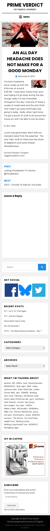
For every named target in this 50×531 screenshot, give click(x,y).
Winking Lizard (22, 421)
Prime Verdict (25, 5)
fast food (8, 396)
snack (28, 415)
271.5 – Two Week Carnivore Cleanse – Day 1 (22, 331)
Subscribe (11, 505)
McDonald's (22, 408)
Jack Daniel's (10, 402)
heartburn (39, 399)
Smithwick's (18, 415)
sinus (22, 156)
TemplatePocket (28, 525)
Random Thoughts (21, 153)
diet (18, 392)
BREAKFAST (9, 386)
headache (15, 156)
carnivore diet (10, 389)
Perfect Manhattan (23, 412)
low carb (20, 405)
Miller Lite (8, 412)
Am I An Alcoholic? (12, 326)
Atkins (19, 383)
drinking (33, 392)
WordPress (25, 528)
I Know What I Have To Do (14, 321)
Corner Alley (9, 392)
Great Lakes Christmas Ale (16, 399)
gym (32, 399)
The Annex (18, 418)
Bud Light (21, 386)
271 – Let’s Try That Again (15, 311)
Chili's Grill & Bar (25, 389)
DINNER (24, 392)
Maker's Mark (10, 408)
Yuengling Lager (11, 427)
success (7, 418)
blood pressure (35, 383)
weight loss (9, 421)
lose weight (9, 405)
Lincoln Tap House (25, 402)
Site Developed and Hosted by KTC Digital (25, 522)
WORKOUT (33, 424)
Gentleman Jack (31, 396)
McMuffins (33, 408)
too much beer (30, 418)
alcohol (7, 383)
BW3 (29, 386)
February (18, 396)
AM (13, 383)
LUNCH (28, 405)
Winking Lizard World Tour (15, 424)
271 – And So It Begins (13, 316)
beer (25, 383)
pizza (35, 412)
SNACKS (36, 415)
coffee (36, 389)
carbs (34, 386)
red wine (8, 415)
